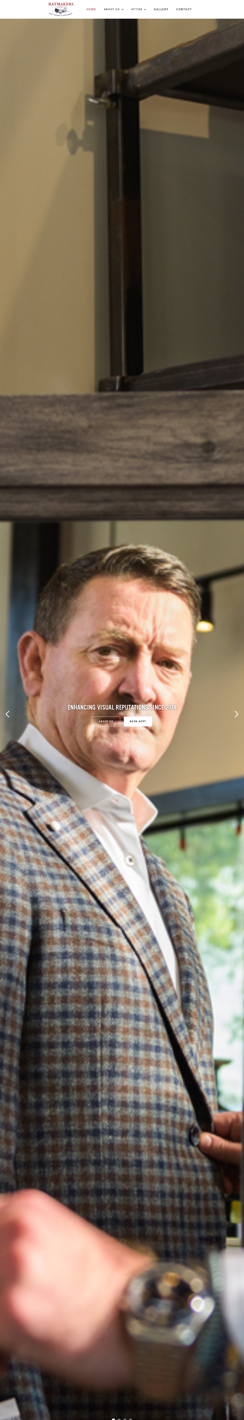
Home (91, 9)
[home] (61, 9)
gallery (161, 9)
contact (184, 9)
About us (106, 710)
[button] (114, 9)
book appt (138, 710)
